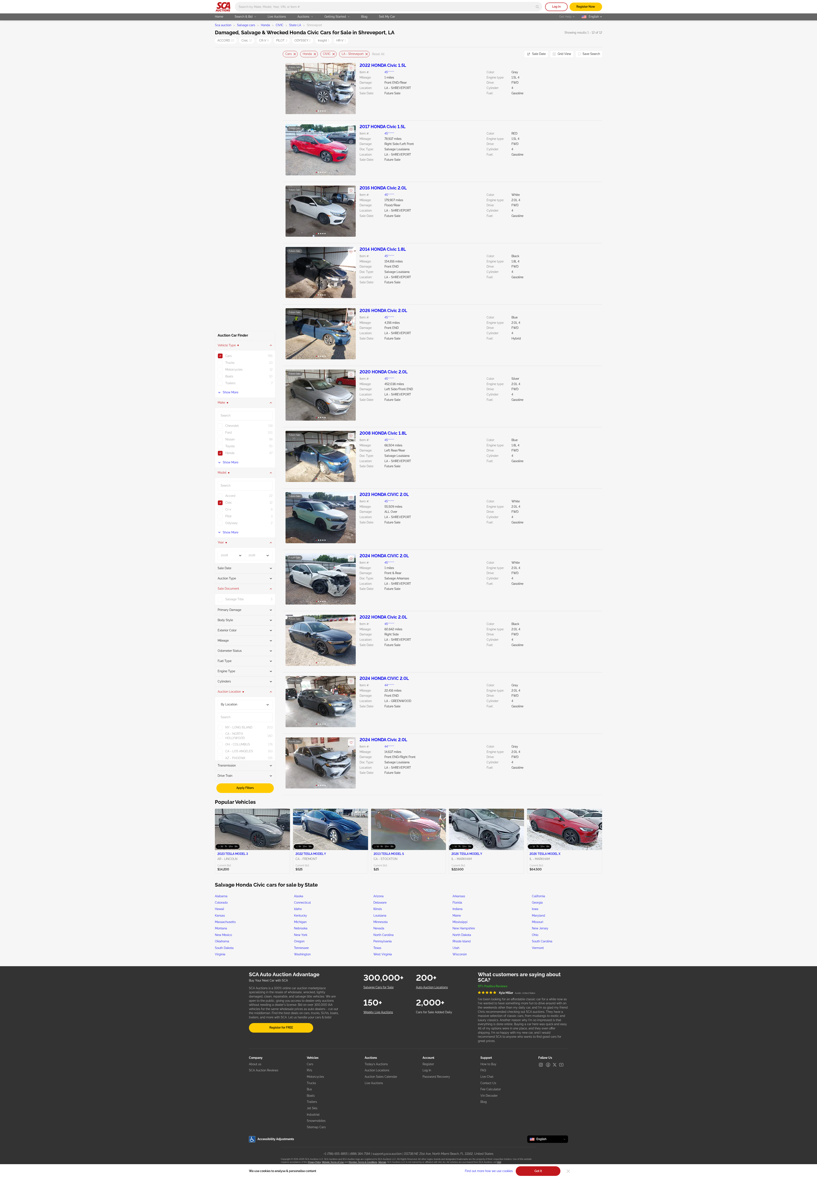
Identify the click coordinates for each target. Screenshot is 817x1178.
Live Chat (486, 1076)
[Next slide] (516, 54)
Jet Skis (312, 1108)
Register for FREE (281, 1027)
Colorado (221, 902)
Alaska (298, 896)
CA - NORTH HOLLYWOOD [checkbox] (235, 736)
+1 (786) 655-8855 (336, 1153)
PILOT (281, 40)
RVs (309, 1070)
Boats (311, 1095)
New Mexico (223, 935)
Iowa (535, 909)
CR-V (264, 40)
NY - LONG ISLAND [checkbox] (238, 727)
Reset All (378, 54)
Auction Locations (377, 1070)
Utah (456, 948)
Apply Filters (245, 788)
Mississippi (460, 922)
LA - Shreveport (353, 54)
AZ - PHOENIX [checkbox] (235, 758)
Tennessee (301, 948)
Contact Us (488, 1083)
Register (428, 1064)
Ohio (535, 935)
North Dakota (462, 935)
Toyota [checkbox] (230, 446)
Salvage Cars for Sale (378, 987)
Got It (538, 1171)
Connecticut (302, 902)
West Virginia (382, 954)
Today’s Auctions (376, 1064)
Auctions (303, 16)
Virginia (220, 954)
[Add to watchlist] (351, 68)
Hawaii (219, 909)
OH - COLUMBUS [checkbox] (237, 744)
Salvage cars (246, 25)
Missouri (537, 922)
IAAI (499, 1162)
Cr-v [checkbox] (228, 509)
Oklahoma (222, 941)
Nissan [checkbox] (230, 439)
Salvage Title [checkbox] (234, 599)
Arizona (378, 896)
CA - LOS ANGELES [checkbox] (239, 751)
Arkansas (459, 896)
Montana (221, 928)
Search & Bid (244, 16)
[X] (555, 1064)
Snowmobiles (316, 1120)
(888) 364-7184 (360, 1153)
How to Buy (488, 1064)
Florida (457, 902)
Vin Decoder (489, 1095)
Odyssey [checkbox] (231, 523)
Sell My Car (387, 16)
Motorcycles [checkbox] (234, 369)
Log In (556, 6)
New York (300, 935)
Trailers (312, 1101)
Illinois (377, 909)
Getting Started (335, 16)
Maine (457, 915)
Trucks (311, 1083)
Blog (364, 16)
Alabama (221, 896)
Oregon (299, 941)
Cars (288, 54)
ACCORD (225, 40)
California (538, 896)
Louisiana (379, 915)
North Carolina (383, 935)
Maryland (538, 915)
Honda (265, 25)
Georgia (537, 902)
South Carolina (542, 941)
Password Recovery (436, 1076)
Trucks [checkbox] (229, 362)
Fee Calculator (490, 1089)
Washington (302, 954)
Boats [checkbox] (229, 376)
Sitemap (382, 1162)
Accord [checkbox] (230, 495)
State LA (295, 25)
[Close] (568, 1171)
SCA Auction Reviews (263, 1070)
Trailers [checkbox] (230, 383)
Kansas (220, 915)
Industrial (313, 1114)
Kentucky (300, 915)
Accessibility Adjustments (275, 1139)
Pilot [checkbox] (228, 516)
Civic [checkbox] (228, 502)
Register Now (585, 6)
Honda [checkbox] (229, 453)
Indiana (458, 909)
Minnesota (380, 922)
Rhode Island (462, 941)
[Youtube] (561, 1064)
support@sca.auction (387, 1153)
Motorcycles (315, 1076)
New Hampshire (464, 928)
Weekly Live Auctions (378, 1012)
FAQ (483, 1070)
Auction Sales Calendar (381, 1076)
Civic (246, 40)
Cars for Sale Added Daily (434, 1012)
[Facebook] (548, 1064)
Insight (323, 40)
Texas (377, 948)
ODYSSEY (302, 40)
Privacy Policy (314, 1162)
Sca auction (223, 25)
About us (255, 1064)
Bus (309, 1089)
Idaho (298, 909)
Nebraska (300, 928)
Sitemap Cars (316, 1127)
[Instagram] (540, 1064)
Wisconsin (460, 954)
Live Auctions (277, 16)
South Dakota (224, 948)
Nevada (378, 928)
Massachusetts (225, 922)
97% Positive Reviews (492, 986)
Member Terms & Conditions (363, 1162)
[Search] (537, 7)
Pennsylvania (382, 941)
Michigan (300, 922)
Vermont (538, 948)
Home (219, 16)
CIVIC (279, 25)
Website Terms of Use (333, 1162)
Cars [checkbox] (228, 356)
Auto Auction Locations (432, 987)
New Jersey (540, 928)
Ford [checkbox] (228, 432)
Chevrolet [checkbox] (232, 425)
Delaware (380, 902)
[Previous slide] (286, 54)
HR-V (341, 40)
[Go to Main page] (223, 6)
